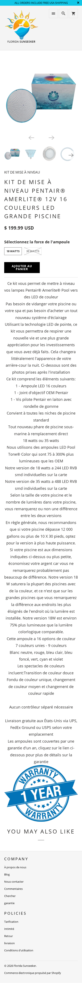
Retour (8, 936)
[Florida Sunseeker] (21, 28)
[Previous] (31, 137)
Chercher (10, 896)
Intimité (9, 929)
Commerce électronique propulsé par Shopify (32, 973)
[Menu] (53, 13)
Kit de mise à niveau (22, 172)
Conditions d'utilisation (18, 950)
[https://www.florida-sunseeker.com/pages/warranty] (41, 820)
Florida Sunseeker (25, 966)
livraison (9, 943)
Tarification (11, 922)
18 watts (13, 251)
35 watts (32, 251)
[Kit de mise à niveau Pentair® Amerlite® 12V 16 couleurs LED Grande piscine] (41, 96)
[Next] (51, 137)
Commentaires (13, 889)
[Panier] (73, 13)
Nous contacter (14, 881)
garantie (9, 903)
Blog (7, 874)
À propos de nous (15, 867)
